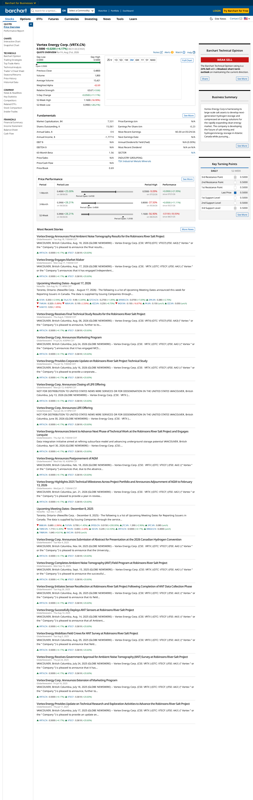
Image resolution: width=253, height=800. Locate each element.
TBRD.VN (43, 528)
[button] (247, 19)
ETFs (39, 19)
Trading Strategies (13, 59)
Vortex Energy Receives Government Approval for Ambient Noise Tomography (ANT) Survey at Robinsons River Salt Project (112, 657)
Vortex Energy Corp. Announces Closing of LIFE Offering (71, 384)
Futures (53, 19)
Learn (133, 19)
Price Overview (12, 27)
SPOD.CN (95, 525)
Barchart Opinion (12, 56)
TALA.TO (67, 299)
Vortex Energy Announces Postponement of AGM (67, 458)
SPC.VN (151, 525)
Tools (120, 19)
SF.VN (41, 299)
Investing (91, 19)
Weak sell (224, 60)
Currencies (72, 19)
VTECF (71, 252)
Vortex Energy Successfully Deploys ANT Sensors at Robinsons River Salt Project (85, 610)
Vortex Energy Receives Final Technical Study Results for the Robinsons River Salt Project (91, 314)
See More (189, 115)
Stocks (9, 19)
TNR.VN (42, 303)
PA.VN (148, 303)
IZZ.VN (170, 303)
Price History (10, 78)
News (107, 19)
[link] (191, 52)
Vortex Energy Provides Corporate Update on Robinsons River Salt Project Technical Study (92, 361)
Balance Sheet (11, 129)
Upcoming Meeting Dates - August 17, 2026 (64, 283)
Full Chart (187, 60)
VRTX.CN (43, 252)
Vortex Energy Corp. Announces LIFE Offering (65, 408)
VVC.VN (69, 532)
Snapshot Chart (11, 45)
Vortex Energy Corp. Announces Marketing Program (69, 337)
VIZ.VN (95, 528)
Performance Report (14, 30)
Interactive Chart (12, 41)
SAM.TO (43, 307)
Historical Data (11, 82)
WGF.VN (121, 303)
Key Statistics (10, 96)
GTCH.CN (93, 299)
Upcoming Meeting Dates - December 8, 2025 (65, 508)
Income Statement (13, 126)
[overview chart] (150, 83)
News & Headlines (13, 92)
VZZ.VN (95, 303)
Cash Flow (9, 133)
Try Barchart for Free (236, 10)
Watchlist (102, 10)
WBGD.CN (151, 528)
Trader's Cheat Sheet (14, 71)
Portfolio (115, 10)
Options (25, 19)
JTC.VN (125, 525)
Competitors (10, 100)
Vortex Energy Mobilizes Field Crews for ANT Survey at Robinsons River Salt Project (87, 633)
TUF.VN (68, 525)
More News (188, 229)
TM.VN (70, 528)
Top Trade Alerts (12, 63)
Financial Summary (13, 122)
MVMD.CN (123, 299)
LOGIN (217, 10)
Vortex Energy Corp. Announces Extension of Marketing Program (77, 680)
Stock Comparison (13, 107)
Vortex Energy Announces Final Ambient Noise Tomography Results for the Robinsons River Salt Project (100, 236)
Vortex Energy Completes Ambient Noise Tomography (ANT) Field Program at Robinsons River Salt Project (102, 563)
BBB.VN (42, 525)
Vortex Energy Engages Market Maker (60, 259)
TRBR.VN (43, 532)
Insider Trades (11, 111)
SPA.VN (152, 299)
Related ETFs (10, 104)
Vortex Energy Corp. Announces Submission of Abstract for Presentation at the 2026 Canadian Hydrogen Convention (109, 539)
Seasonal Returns (12, 74)
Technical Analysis (12, 67)
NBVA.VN (69, 303)
